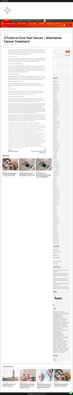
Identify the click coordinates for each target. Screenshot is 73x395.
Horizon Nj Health (11, 138)
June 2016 (55, 227)
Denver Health (35, 127)
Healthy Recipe (26, 135)
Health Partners (37, 133)
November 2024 (56, 109)
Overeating (40, 142)
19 (59, 66)
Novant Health (43, 141)
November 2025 (56, 85)
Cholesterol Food (19, 126)
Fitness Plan (36, 129)
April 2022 (55, 159)
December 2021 (56, 167)
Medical (9, 140)
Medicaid (41, 139)
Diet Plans (13, 128)
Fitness (32, 129)
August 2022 (55, 151)
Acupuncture (17, 122)
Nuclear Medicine (11, 142)
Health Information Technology (13, 133)
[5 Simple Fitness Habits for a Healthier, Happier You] (10, 375)
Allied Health (56, 319)
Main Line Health (28, 139)
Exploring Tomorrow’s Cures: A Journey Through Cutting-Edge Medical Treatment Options (54, 20)
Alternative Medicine (63, 319)
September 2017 (56, 203)
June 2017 (55, 209)
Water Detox (22, 146)
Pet (54, 259)
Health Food (21, 132)
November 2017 (56, 199)
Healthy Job (57, 23)
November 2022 (56, 147)
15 (66, 64)
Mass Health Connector (35, 139)
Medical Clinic (21, 140)
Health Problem (15, 134)
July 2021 (55, 177)
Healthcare (24, 134)
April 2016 (55, 231)
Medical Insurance (27, 140)
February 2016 (56, 235)
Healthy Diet (36, 134)
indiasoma (55, 360)
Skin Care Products (11, 145)
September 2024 (56, 113)
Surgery (36, 145)
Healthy (28, 134)
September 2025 (56, 89)
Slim (15, 145)
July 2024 (55, 117)
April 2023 (55, 137)
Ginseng (39, 129)
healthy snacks (39, 135)
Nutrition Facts (20, 142)
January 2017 (55, 219)
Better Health (30, 125)
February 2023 (56, 141)
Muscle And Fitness (11, 141)
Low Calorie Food (17, 139)
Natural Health (24, 141)
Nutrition (16, 142)
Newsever (38, 393)
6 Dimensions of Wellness (13, 150)
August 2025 (55, 91)
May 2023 (55, 135)
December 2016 (56, 221)
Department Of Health (41, 127)
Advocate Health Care (23, 122)
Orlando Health (36, 142)
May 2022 (55, 157)
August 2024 (55, 115)
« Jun (54, 74)
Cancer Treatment (42, 125)
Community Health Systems (12, 127)
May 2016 (55, 229)
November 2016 (56, 223)
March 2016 (55, 232)
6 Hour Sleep (12, 122)
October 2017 (55, 201)
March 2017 (55, 215)
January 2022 (55, 165)
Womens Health (14, 147)
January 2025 (55, 105)
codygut (54, 359)
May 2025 (55, 97)
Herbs (65, 344)
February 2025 (56, 103)
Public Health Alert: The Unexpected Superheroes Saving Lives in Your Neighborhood (43, 175)
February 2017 (56, 217)
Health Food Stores (34, 132)
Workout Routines (20, 147)
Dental (31, 127)
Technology (55, 263)
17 (54, 66)
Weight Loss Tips (42, 146)
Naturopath (38, 141)
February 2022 (56, 163)
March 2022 (55, 161)
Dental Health (50, 23)
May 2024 (55, 119)
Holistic (55, 346)
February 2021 (56, 187)
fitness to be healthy (21, 23)
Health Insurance (21, 133)
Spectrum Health (19, 145)
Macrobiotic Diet (23, 139)
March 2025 (55, 101)
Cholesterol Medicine (32, 126)
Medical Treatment (33, 23)
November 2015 (56, 240)
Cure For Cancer (27, 127)
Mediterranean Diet (37, 140)
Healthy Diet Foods (42, 134)
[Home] (2, 23)
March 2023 (55, 139)
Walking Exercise (16, 146)
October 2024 (55, 111)
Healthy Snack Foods (32, 135)
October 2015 (55, 242)
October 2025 (55, 87)
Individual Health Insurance (19, 138)
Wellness (9, 147)
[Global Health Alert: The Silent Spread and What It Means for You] (27, 164)
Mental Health (43, 140)
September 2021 (56, 173)
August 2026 (55, 81)
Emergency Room (19, 128)
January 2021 (55, 189)
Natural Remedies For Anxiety (31, 141)
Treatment (39, 145)
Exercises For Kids (17, 129)
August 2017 (55, 205)
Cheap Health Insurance (12, 126)
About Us (4, 26)
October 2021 (55, 171)
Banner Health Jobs (18, 125)
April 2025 (55, 99)
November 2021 (56, 169)
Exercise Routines (38, 128)
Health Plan (42, 133)
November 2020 (56, 193)
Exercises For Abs (11, 129)
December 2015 (56, 239)
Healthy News (42, 23)
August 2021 (55, 175)
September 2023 (56, 127)
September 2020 (56, 195)
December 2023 (56, 121)
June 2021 (55, 179)
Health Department (16, 132)
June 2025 (55, 95)
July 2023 (55, 131)
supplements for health (10, 23)
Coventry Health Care (21, 127)
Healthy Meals (21, 135)
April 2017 (55, 213)
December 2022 (56, 145)
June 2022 (55, 155)
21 (63, 66)
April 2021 (55, 183)
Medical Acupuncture (15, 140)
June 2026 (55, 83)
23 (68, 66)
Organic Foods (30, 142)
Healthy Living (16, 135)
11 (56, 64)
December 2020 (56, 191)
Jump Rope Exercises (34, 138)
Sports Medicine (31, 145)
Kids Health (40, 138)
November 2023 (56, 123)
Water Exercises (31, 146)
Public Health (56, 350)
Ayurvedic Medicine (11, 125)
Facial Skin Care (27, 129)
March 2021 (55, 185)
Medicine (32, 140)
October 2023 (55, 125)
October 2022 (55, 149)
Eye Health (22, 129)
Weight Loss (36, 146)
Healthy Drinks (10, 135)
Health (43, 129)
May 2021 (55, 181)
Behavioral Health (24, 125)
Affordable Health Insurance (58, 317)
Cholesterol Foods (25, 126)
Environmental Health (32, 128)
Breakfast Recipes (36, 125)
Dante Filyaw (7, 44)
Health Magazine (27, 133)
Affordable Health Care (36, 122)
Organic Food (25, 142)
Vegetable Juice (10, 146)
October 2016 (55, 225)
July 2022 (55, 153)
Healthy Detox (32, 134)
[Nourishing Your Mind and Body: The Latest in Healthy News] (10, 164)
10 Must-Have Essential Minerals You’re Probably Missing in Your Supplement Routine (60, 275)
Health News (33, 133)
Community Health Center (40, 126)
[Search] (63, 25)
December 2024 (56, 107)
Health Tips (20, 134)
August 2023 (55, 129)
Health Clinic (10, 132)
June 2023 (55, 133)
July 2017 (55, 207)
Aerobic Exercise (29, 122)
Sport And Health (25, 145)
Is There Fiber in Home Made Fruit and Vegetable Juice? (38, 151)
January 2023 (55, 143)
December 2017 (56, 197)
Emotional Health (25, 128)
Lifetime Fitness (10, 139)
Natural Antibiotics (18, 141)
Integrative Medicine (27, 138)
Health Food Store (27, 132)
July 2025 (55, 93)
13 (61, 64)
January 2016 (55, 237)
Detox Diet (10, 128)
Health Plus (10, 134)
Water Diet (26, 146)
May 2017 (55, 211)
